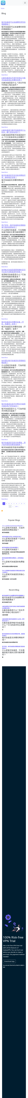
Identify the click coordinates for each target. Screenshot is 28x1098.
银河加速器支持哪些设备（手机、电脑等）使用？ (12, 323)
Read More (4, 75)
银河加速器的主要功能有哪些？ (10, 547)
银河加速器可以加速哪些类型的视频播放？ (13, 23)
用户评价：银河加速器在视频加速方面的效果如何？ (13, 226)
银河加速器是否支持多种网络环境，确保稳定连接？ (13, 176)
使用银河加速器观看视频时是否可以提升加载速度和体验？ (13, 270)
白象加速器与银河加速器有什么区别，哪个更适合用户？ (13, 131)
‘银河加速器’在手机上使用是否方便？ (12, 536)
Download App (9, 961)
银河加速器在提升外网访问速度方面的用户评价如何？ (13, 405)
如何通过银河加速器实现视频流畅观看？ (13, 361)
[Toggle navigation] (25, 2)
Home (2, 8)
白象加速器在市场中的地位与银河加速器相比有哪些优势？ (13, 79)
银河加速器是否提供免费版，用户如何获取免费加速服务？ (13, 443)
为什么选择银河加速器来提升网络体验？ (13, 526)
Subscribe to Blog (2, 510)
